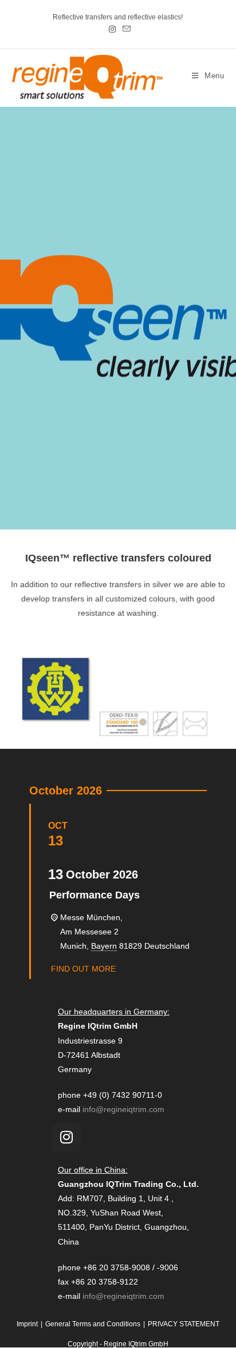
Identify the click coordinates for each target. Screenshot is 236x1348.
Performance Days (94, 895)
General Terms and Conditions (92, 1324)
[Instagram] (66, 1137)
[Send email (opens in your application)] (125, 29)
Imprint (27, 1324)
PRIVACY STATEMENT (183, 1324)
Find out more (83, 968)
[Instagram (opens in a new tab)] (112, 29)
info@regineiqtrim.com (123, 1109)
